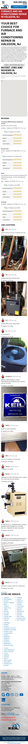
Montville (19, 614)
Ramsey (6, 635)
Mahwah (19, 609)
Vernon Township (8, 651)
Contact (23, 739)
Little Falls (19, 608)
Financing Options (8, 720)
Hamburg (19, 597)
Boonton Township (9, 602)
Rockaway (7, 641)
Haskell (19, 599)
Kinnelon (19, 604)
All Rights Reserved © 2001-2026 (19, 742)
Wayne (6, 658)
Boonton (6, 601)
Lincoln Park (20, 606)
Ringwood (6, 638)
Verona (6, 653)
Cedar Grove (7, 608)
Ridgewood (7, 636)
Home (4, 737)
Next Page (4, 592)
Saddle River (7, 643)
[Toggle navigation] (3, 2)
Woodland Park (8, 663)
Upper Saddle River (9, 650)
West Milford (7, 662)
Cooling (13, 737)
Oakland (6, 624)
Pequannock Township (10, 629)
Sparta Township (8, 645)
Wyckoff (6, 665)
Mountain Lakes (21, 618)
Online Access (10, 742)
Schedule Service (19, 7)
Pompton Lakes (8, 631)
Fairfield (6, 614)
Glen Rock (6, 618)
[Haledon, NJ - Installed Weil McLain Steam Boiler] (14, 299)
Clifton (6, 609)
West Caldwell (8, 660)
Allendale (6, 597)
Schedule (17, 739)
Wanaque (6, 656)
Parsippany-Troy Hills (10, 628)
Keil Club (11, 739)
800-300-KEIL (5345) (13, 714)
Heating (18, 737)
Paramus (6, 626)
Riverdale (6, 640)
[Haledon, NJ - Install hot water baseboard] (14, 442)
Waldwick (6, 655)
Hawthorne (20, 601)
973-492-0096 (9, 713)
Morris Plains (20, 616)
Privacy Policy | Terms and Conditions (14, 743)
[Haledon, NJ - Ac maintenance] (14, 355)
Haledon (6, 620)
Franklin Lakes (8, 616)
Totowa (6, 648)
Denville (6, 611)
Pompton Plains (8, 633)
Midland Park (20, 611)
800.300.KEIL (20, 2)
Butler (5, 604)
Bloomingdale (7, 599)
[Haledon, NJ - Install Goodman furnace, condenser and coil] (14, 253)
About (8, 737)
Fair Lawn (6, 613)
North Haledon (21, 620)
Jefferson (19, 602)
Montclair (19, 613)
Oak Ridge (7, 622)
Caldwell (6, 606)
